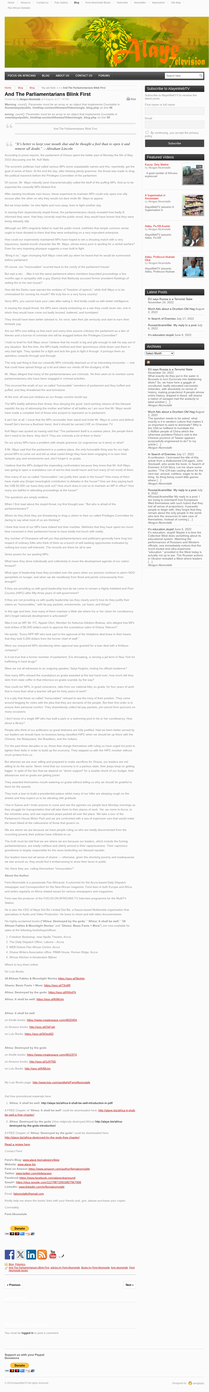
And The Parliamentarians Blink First (48, 94)
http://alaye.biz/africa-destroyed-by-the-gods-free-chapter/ (42, 1137)
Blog (76, 2)
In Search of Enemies (162, 318)
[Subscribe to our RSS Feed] (42, 1255)
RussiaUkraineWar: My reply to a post (172, 325)
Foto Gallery (61, 2)
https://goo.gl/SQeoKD (39, 1033)
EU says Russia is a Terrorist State (170, 299)
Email (148, 118)
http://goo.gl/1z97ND (42, 1061)
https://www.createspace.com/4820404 (52, 1020)
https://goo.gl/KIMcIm (50, 999)
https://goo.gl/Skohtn (71, 978)
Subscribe (122, 2)
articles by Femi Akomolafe (65, 1267)
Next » (129, 1284)
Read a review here (17, 1144)
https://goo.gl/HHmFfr (62, 992)
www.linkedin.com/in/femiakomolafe (41, 1186)
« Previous (13, 1284)
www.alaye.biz (27, 1164)
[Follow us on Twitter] (20, 1255)
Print (133, 99)
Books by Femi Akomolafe (95, 1267)
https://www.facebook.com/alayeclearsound (47, 1177)
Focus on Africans (22, 75)
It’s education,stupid (161, 335)
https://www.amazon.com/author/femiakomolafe (59, 1168)
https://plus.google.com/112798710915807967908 (48, 1182)
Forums (104, 75)
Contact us (42, 2)
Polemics (20, 1264)
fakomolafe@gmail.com (28, 1193)
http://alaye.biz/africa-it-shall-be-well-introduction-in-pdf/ (77, 1103)
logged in (27, 1333)
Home (11, 2)
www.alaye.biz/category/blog (41, 1159)
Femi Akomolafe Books (98, 2)
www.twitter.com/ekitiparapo (34, 1173)
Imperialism (158, 2)
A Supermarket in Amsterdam (155, 197)
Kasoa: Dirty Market (157, 164)
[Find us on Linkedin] (31, 1255)
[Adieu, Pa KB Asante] (193, 236)
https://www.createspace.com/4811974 (52, 1054)
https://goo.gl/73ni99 (57, 985)
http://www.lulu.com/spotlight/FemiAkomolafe (61, 1082)
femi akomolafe (119, 1267)
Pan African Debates (19, 8)
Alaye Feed (160, 362)
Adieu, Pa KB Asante (157, 226)
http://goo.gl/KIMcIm (38, 1068)
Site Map (176, 2)
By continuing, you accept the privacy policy (172, 134)
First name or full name (160, 104)
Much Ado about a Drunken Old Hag (171, 308)
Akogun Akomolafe (30, 99)
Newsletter (140, 2)
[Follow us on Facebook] (9, 1255)
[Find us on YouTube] (53, 1255)
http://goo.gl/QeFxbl (42, 1027)
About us (25, 2)
